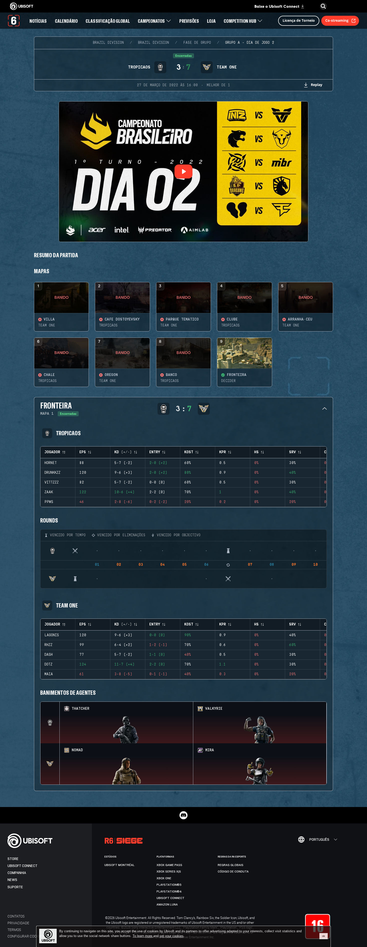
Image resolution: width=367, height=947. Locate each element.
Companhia (16, 873)
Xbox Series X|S (169, 871)
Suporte (15, 887)
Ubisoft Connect (22, 866)
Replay (316, 84)
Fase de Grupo (197, 43)
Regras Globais (230, 865)
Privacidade (18, 922)
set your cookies (172, 936)
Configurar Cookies (25, 936)
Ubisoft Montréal (119, 865)
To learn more (143, 936)
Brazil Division (108, 43)
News (12, 880)
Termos (14, 929)
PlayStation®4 (169, 891)
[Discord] (183, 815)
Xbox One (164, 878)
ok (323, 936)
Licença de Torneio (299, 20)
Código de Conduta (233, 871)
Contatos (15, 916)
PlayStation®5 (169, 884)
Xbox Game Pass (169, 865)
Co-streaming (337, 20)
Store (12, 859)
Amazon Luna (167, 904)
